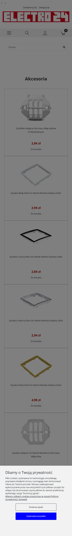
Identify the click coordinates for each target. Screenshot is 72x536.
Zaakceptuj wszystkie (36, 516)
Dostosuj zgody (36, 507)
